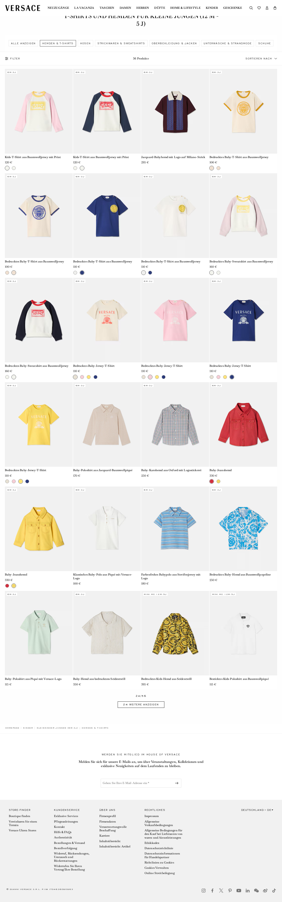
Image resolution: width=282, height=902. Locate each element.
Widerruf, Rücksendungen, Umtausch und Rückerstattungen (71, 857)
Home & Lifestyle (185, 8)
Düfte (159, 8)
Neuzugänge (58, 8)
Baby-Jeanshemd (221, 470)
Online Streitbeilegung (160, 873)
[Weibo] (265, 890)
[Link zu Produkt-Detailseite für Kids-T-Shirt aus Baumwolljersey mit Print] (39, 111)
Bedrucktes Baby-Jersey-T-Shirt (94, 366)
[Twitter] (221, 890)
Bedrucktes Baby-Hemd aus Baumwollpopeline (240, 574)
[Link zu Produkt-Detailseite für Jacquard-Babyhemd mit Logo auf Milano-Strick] (175, 111)
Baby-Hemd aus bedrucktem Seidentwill (99, 679)
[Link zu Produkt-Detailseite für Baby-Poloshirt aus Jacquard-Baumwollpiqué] (107, 424)
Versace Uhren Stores (22, 830)
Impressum (152, 816)
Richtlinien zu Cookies (159, 862)
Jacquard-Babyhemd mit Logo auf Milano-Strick (173, 157)
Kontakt (59, 827)
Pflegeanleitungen (66, 821)
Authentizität (63, 837)
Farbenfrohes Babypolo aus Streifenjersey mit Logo (170, 576)
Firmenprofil (107, 816)
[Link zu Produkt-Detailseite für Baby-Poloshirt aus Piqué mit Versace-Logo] (39, 633)
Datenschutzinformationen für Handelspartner (162, 855)
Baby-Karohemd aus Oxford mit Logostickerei (171, 470)
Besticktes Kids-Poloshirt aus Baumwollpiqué (239, 679)
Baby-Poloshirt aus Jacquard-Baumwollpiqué (103, 470)
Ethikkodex (152, 843)
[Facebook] (212, 890)
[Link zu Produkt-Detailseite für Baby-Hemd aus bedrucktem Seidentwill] (107, 633)
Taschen (107, 8)
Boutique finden (19, 816)
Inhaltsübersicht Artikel (115, 846)
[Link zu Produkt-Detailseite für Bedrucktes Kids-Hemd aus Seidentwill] (175, 633)
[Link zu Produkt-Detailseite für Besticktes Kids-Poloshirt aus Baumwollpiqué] (243, 633)
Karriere (104, 835)
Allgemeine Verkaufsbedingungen (159, 823)
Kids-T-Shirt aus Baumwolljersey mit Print (33, 157)
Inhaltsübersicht (110, 841)
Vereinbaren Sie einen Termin (23, 823)
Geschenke (232, 8)
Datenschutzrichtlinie (159, 848)
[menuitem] (58, 8)
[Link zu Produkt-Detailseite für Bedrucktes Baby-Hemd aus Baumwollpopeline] (243, 529)
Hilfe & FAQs (62, 832)
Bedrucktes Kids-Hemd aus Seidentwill (166, 679)
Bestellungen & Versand (69, 843)
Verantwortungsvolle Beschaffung (113, 828)
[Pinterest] (230, 890)
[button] (275, 8)
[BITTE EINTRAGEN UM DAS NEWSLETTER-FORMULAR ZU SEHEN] (177, 783)
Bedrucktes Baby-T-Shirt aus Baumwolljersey (239, 157)
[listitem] (23, 43)
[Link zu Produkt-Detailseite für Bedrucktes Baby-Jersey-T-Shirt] (107, 320)
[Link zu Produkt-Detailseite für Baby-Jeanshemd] (243, 424)
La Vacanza (84, 8)
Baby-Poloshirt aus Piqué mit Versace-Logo (33, 679)
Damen (125, 8)
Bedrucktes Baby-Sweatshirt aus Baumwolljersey (241, 261)
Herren (142, 8)
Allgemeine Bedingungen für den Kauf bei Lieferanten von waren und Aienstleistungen (163, 833)
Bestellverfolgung (65, 848)
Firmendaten (107, 821)
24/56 (141, 696)
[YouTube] (238, 890)
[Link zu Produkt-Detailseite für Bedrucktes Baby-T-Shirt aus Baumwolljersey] (243, 111)
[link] (12, 728)
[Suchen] (251, 8)
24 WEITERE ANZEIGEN (141, 704)
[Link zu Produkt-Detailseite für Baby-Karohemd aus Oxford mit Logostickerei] (175, 424)
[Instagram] (203, 890)
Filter (15, 58)
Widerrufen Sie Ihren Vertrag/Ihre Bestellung (69, 867)
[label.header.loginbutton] (267, 8)
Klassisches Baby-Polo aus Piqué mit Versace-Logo (102, 576)
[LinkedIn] (247, 890)
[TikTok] (274, 890)
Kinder (212, 8)
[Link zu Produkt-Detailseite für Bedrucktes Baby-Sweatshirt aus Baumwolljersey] (243, 215)
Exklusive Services (66, 816)
